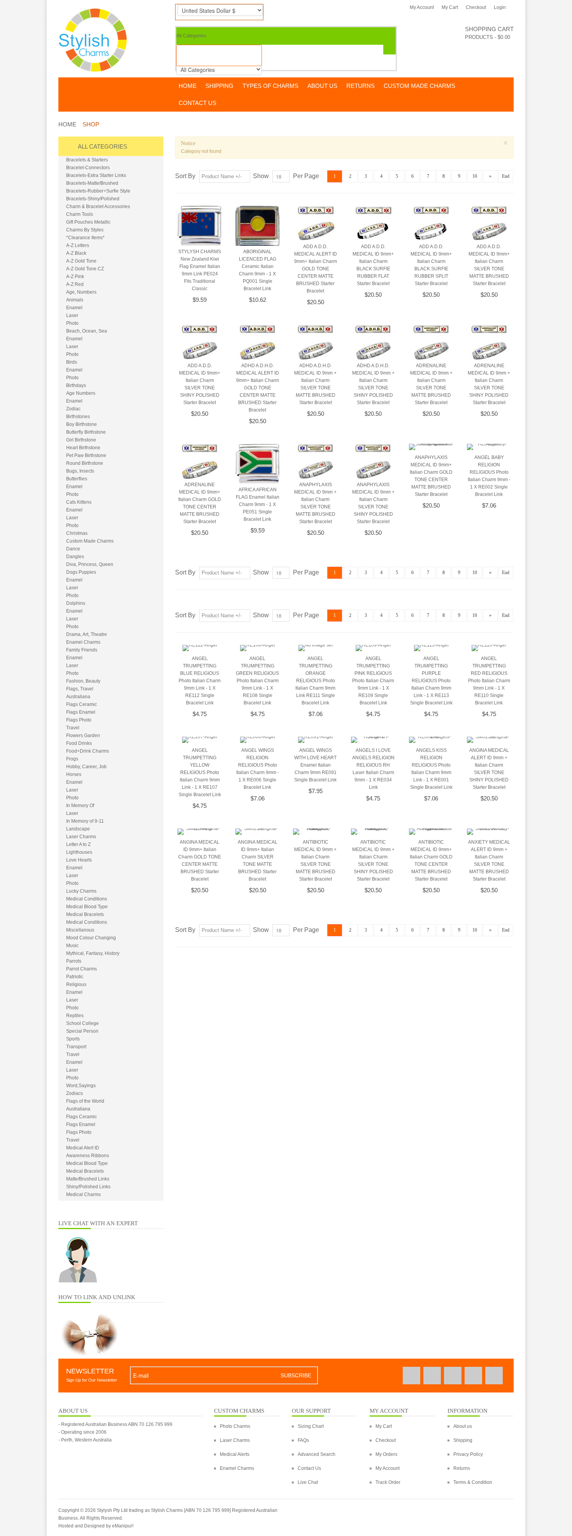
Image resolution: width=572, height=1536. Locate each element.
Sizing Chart (311, 1426)
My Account (422, 7)
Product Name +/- (222, 176)
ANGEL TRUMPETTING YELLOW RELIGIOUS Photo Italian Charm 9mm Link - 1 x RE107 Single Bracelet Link (200, 772)
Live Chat (308, 1482)
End (505, 176)
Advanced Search (316, 1454)
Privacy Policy (468, 1454)
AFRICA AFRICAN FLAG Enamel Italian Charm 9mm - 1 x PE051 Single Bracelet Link (257, 504)
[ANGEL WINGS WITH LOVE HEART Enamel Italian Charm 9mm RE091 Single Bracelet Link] (315, 740)
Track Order (387, 1482)
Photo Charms (235, 1426)
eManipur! (122, 1526)
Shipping (462, 1440)
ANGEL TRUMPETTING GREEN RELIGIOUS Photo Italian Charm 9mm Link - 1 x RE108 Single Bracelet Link (257, 681)
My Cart (450, 7)
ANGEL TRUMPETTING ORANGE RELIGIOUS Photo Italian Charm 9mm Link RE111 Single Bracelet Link (315, 681)
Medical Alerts (234, 1454)
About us (462, 1426)
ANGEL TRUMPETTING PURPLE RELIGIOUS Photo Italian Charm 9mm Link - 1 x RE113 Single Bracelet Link (431, 681)
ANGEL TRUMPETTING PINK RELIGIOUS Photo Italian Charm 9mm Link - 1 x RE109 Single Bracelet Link (373, 681)
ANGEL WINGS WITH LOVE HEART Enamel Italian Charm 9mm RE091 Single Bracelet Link (315, 765)
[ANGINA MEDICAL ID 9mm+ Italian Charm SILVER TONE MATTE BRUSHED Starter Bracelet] (257, 832)
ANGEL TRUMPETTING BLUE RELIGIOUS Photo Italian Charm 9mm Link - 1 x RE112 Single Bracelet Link (200, 681)
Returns (461, 1468)
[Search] (389, 49)
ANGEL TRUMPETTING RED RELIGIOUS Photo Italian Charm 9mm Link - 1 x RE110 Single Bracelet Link (489, 681)
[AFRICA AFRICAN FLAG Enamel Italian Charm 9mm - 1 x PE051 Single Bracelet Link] (257, 464)
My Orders (386, 1454)
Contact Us (309, 1468)
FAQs (303, 1440)
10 (474, 176)
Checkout (476, 7)
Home (67, 124)
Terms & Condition (472, 1482)
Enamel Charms (237, 1468)
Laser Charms (235, 1440)
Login (500, 7)
